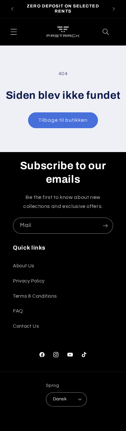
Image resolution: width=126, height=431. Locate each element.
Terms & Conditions (35, 296)
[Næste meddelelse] (114, 9)
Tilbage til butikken (63, 120)
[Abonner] (105, 225)
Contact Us (26, 326)
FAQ (18, 311)
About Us (23, 265)
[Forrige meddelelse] (12, 9)
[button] (13, 31)
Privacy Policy (29, 281)
